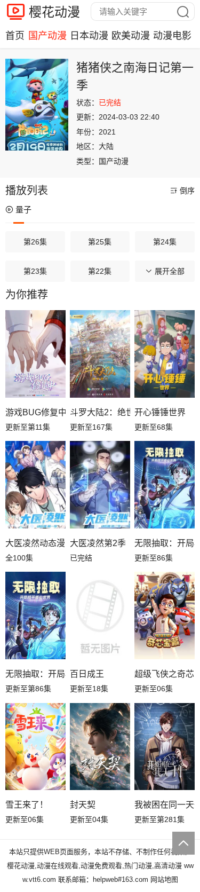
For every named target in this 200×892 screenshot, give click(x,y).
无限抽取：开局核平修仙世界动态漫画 (164, 543)
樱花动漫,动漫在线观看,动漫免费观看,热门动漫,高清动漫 (94, 866)
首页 (15, 35)
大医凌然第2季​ (98, 543)
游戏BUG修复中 (35, 412)
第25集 (99, 242)
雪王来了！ (26, 804)
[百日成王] (100, 615)
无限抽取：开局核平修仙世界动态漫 (35, 673)
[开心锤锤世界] (164, 354)
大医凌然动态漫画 (35, 543)
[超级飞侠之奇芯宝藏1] (164, 615)
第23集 (35, 271)
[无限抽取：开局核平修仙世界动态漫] (35, 615)
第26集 (35, 242)
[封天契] (100, 747)
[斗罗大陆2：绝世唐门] (100, 354)
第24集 (165, 242)
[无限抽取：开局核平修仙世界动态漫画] (164, 484)
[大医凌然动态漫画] (35, 484)
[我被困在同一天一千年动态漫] (164, 747)
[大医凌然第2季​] (100, 484)
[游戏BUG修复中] (35, 354)
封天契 (82, 804)
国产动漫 (47, 35)
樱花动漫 (54, 12)
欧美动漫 (130, 35)
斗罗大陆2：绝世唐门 (100, 412)
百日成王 (87, 673)
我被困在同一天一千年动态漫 (164, 804)
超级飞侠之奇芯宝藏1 (164, 673)
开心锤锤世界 (160, 412)
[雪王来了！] (35, 747)
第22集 (99, 271)
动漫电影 (172, 35)
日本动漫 (89, 35)
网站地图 (164, 879)
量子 (23, 209)
